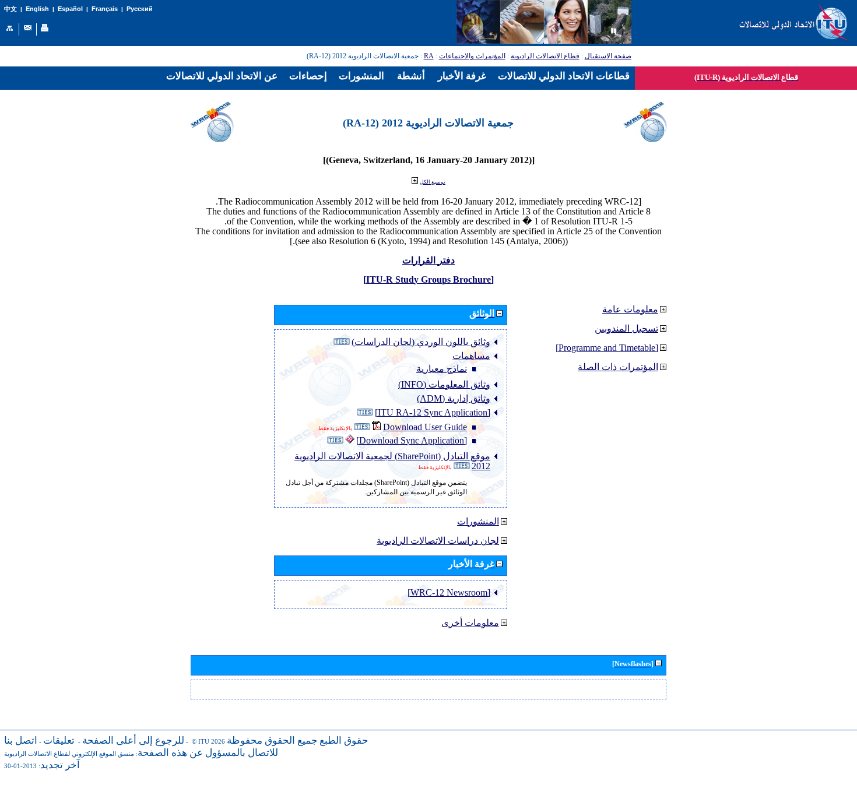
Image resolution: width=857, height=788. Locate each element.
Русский (140, 8)
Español (70, 8)
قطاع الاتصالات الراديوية (545, 56)
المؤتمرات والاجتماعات (472, 56)
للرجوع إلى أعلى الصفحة (133, 740)
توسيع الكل (432, 182)
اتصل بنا (20, 740)
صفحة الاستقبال (608, 56)
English (37, 8)
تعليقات (59, 740)
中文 (10, 9)
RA (429, 56)
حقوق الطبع (343, 740)
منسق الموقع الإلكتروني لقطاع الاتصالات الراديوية (69, 754)
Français (105, 8)
